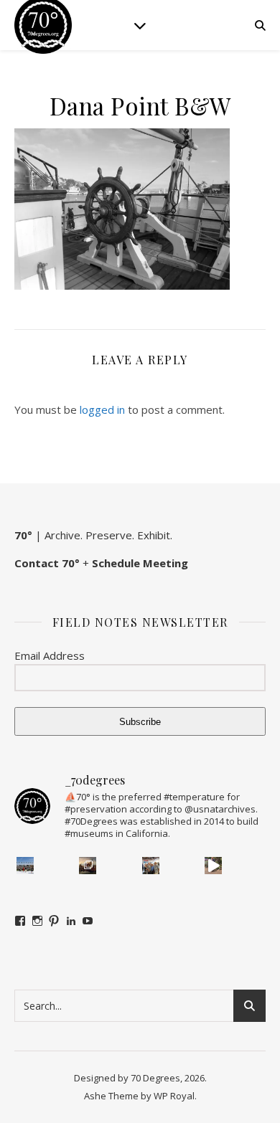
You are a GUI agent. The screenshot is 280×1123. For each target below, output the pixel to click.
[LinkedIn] (71, 921)
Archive (62, 535)
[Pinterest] (54, 921)
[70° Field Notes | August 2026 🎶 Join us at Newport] (25, 865)
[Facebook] (20, 921)
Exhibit (153, 535)
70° (23, 535)
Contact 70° (47, 563)
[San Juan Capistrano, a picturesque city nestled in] (213, 865)
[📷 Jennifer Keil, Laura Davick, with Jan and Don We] (150, 865)
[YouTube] (87, 921)
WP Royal (174, 1095)
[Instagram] (37, 921)
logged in (102, 409)
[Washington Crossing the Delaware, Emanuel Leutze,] (87, 865)
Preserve (108, 535)
